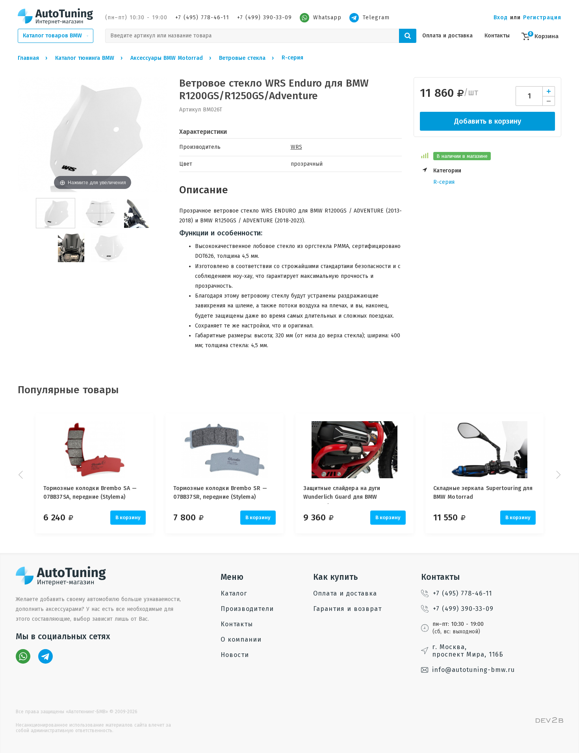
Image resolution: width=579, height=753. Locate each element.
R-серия (444, 182)
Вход (501, 17)
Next (557, 475)
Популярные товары (68, 390)
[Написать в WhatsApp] (23, 656)
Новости (235, 655)
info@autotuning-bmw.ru (473, 669)
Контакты (497, 35)
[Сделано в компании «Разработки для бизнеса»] (549, 721)
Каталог (234, 593)
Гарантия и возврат (347, 608)
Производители (247, 608)
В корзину (128, 517)
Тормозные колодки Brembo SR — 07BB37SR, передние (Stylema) (220, 492)
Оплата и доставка (447, 35)
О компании (241, 639)
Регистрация (542, 17)
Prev (22, 475)
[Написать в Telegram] (45, 656)
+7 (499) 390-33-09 (264, 17)
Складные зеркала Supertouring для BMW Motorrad (483, 492)
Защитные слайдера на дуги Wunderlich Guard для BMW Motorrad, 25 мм (341, 494)
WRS (296, 147)
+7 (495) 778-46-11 (202, 17)
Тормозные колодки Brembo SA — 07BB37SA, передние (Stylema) (90, 492)
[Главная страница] (55, 16)
